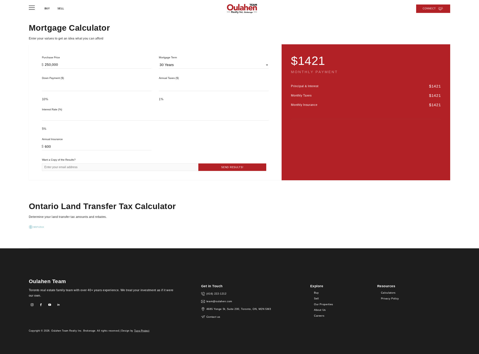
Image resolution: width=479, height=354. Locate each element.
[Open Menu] (32, 8)
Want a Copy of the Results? (59, 159)
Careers (319, 315)
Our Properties (323, 304)
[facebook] (41, 304)
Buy (47, 8)
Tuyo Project (142, 330)
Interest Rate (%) (52, 109)
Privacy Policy (390, 298)
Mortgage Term (168, 57)
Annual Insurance (52, 139)
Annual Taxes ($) (169, 77)
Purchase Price (51, 57)
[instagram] (32, 304)
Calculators (388, 292)
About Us (320, 310)
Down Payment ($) (53, 77)
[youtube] (49, 304)
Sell (60, 8)
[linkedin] (58, 304)
